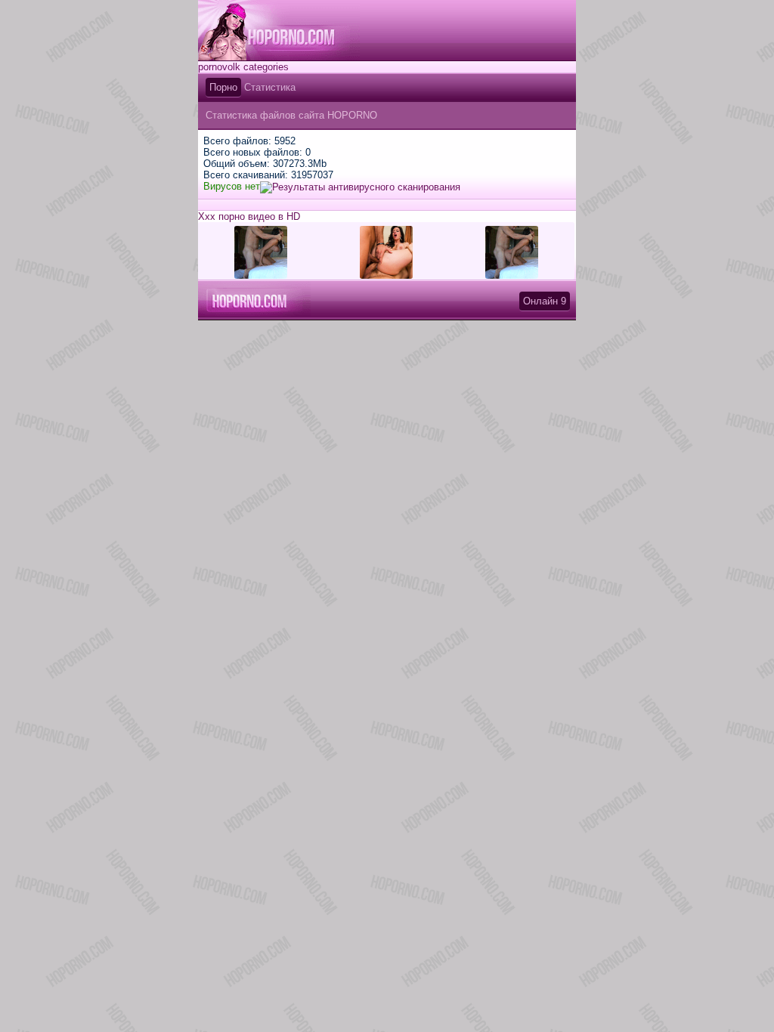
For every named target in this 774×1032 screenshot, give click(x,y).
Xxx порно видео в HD (249, 216)
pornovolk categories (243, 67)
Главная (279, 30)
